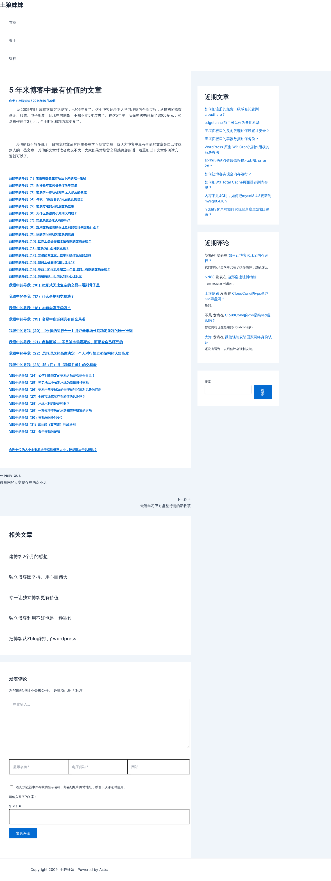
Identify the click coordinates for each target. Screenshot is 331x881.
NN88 (210, 277)
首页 (12, 22)
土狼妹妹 (11, 4)
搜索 (208, 381)
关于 (12, 40)
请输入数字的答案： (23, 797)
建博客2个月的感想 (28, 556)
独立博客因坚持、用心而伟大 (38, 577)
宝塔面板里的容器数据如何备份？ (232, 139)
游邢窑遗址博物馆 (242, 277)
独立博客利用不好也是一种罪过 (40, 618)
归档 (12, 58)
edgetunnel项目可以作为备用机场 (232, 122)
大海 (208, 337)
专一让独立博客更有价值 (34, 597)
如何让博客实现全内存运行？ (228, 174)
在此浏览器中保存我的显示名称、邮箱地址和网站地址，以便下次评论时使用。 (71, 787)
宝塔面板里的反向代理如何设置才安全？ (237, 130)
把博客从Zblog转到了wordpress (42, 638)
